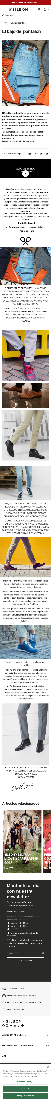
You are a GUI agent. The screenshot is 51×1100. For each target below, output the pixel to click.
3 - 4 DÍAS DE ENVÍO (15, 989)
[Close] (48, 1067)
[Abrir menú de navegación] (4, 9)
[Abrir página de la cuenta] (39, 9)
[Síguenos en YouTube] (29, 154)
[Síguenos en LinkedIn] (41, 153)
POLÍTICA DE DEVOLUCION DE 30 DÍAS (24, 1003)
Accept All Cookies (25, 1096)
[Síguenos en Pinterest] (22, 1025)
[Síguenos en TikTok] (18, 1025)
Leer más (8, 868)
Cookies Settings (25, 1082)
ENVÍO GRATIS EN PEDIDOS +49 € (21, 996)
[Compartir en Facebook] (47, 153)
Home (4, 23)
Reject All (25, 1089)
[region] (25, 1081)
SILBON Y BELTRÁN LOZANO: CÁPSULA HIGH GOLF (21, 858)
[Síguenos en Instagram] (35, 153)
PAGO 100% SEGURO (16, 1010)
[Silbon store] (18, 9)
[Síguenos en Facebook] (3, 1025)
